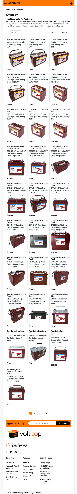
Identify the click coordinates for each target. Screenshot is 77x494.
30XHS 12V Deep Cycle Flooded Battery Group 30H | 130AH (15, 227)
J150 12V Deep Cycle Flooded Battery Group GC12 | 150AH (37, 264)
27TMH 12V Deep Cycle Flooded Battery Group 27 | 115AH (60, 190)
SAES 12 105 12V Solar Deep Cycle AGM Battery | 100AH (16, 116)
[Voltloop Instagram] (11, 452)
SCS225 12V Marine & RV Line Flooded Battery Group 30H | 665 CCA (60, 153)
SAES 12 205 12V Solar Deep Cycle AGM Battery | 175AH (60, 116)
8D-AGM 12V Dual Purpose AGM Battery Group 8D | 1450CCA (37, 301)
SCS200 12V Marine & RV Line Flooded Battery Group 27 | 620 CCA (38, 153)
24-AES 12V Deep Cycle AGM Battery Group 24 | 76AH (16, 44)
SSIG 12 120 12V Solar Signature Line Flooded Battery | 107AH (15, 378)
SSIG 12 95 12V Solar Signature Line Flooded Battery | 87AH (59, 340)
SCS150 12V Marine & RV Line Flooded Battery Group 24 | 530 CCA (16, 153)
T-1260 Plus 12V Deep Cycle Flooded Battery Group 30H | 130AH (59, 227)
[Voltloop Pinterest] (16, 452)
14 (46, 413)
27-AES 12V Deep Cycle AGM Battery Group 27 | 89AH (37, 44)
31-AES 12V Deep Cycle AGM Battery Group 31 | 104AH (59, 44)
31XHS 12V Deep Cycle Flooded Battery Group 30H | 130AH (37, 227)
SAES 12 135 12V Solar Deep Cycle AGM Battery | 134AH (38, 116)
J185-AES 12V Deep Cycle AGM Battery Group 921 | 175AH (60, 79)
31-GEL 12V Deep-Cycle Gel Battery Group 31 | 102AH (38, 338)
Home (8, 10)
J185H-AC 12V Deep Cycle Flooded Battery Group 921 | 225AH (15, 301)
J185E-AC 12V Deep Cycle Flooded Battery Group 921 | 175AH (59, 264)
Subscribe (63, 423)
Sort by (13, 32)
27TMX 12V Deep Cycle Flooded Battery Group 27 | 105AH (38, 190)
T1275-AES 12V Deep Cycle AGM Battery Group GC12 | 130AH (38, 79)
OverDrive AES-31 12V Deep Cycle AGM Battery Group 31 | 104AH (16, 79)
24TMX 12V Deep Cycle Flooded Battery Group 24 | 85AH (16, 190)
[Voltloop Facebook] (7, 452)
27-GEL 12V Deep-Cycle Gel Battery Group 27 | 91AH (16, 338)
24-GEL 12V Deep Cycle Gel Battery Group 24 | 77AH (59, 301)
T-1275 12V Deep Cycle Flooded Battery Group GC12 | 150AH (15, 264)
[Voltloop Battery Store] (14, 2)
